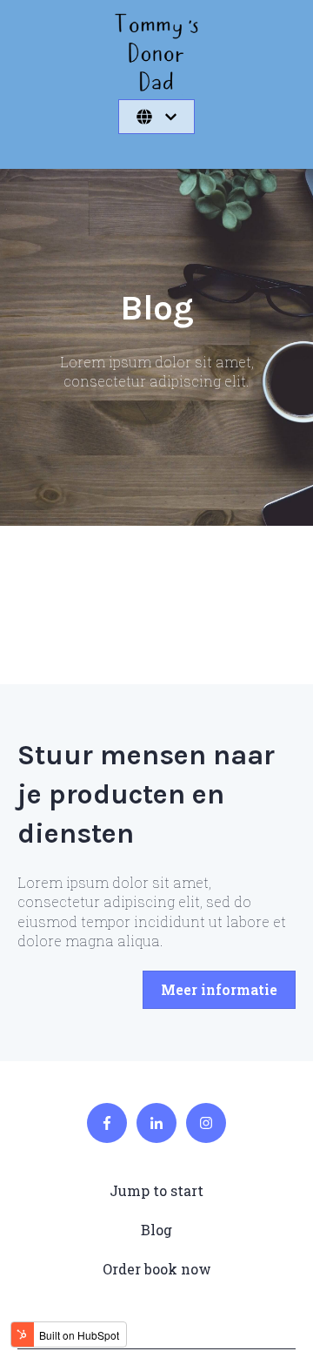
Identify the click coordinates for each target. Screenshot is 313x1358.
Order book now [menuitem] (157, 1269)
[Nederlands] (156, 116)
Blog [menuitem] (156, 1229)
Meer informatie (219, 989)
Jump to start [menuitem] (156, 1190)
